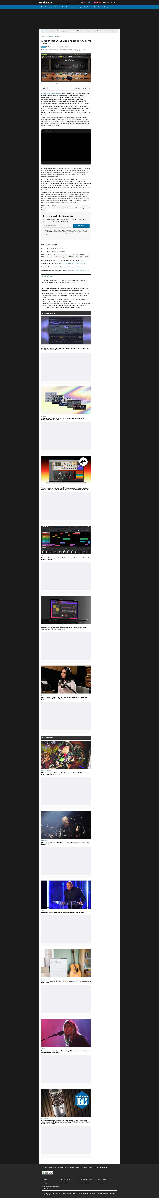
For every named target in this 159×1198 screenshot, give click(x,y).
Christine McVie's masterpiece (57, 31)
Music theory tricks (93, 31)
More (106, 7)
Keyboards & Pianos (85, 7)
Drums (74, 7)
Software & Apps (50, 36)
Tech (43, 36)
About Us (44, 1179)
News (43, 47)
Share (45, 88)
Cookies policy (46, 1183)
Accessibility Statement (86, 1183)
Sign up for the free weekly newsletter (78, 270)
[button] (117, 2)
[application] (66, 147)
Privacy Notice (50, 231)
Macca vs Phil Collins (77, 31)
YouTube (77, 267)
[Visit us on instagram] (95, 2)
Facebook (68, 267)
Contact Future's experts (67, 1179)
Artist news (48, 7)
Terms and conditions (86, 1179)
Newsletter (87, 88)
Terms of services (64, 230)
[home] (41, 7)
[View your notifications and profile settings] (111, 2)
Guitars (57, 7)
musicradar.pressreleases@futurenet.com (73, 263)
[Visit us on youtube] (97, 2)
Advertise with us (65, 1183)
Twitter (62, 267)
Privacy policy (102, 1179)
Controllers (65, 7)
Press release (51, 47)
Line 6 (81, 260)
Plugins (58, 36)
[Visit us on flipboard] (100, 2)
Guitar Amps (98, 7)
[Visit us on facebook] (89, 2)
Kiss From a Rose (108, 31)
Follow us (79, 88)
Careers (100, 1183)
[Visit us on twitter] (92, 2)
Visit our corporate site (100, 1167)
